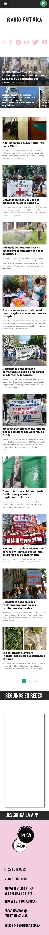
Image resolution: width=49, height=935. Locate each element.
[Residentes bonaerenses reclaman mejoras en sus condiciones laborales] (24, 584)
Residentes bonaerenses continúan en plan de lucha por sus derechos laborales (23, 372)
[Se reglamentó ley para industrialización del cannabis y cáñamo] (24, 638)
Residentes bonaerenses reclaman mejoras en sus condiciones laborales (19, 605)
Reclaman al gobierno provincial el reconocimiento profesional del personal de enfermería (24, 552)
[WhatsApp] (4, 43)
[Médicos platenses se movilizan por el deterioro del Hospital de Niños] (24, 410)
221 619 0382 (16, 869)
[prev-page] (14, 681)
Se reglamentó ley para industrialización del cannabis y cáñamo (24, 656)
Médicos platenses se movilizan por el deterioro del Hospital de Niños (24, 432)
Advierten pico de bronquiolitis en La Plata (23, 144)
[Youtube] (44, 43)
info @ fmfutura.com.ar (21, 901)
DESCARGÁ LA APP (21, 815)
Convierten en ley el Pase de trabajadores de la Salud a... (21, 201)
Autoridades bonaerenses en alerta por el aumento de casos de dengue (23, 251)
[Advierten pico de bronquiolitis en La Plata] (24, 128)
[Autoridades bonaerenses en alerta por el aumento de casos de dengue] (24, 233)
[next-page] (34, 681)
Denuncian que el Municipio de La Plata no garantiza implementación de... (23, 494)
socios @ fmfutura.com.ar (22, 925)
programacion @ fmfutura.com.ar (16, 913)
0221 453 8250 (18, 879)
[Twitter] (35, 43)
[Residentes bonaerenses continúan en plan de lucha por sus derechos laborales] (24, 350)
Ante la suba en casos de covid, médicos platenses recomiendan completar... (24, 313)
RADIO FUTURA (24, 20)
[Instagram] (26, 43)
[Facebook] (11, 43)
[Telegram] (18, 43)
